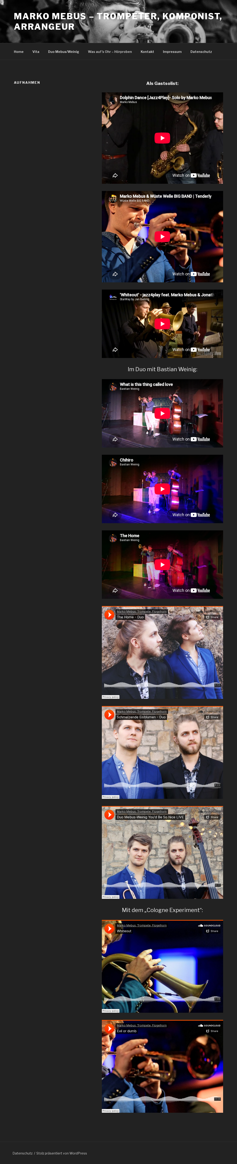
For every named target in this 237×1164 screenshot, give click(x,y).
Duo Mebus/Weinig (63, 52)
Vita (35, 52)
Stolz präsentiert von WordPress (61, 1153)
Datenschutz (201, 52)
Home (19, 52)
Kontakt (147, 52)
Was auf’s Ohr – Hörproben (110, 52)
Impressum (172, 52)
